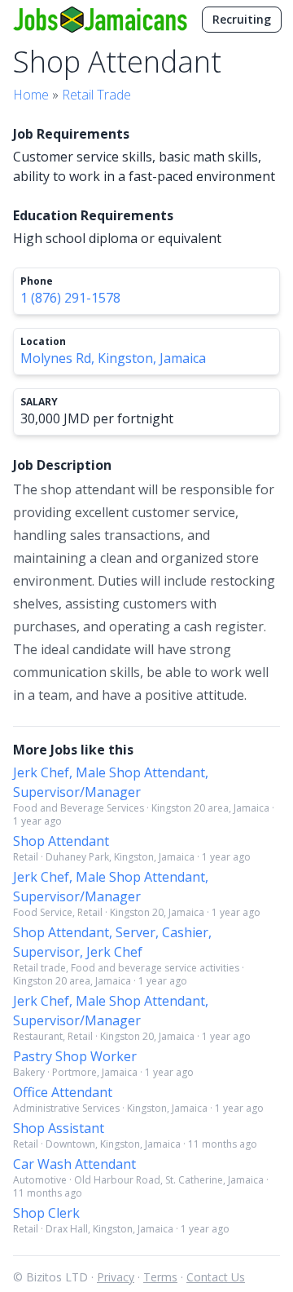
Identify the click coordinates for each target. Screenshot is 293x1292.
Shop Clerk (46, 1213)
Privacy (115, 1277)
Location (43, 341)
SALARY (39, 402)
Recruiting (241, 19)
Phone (36, 281)
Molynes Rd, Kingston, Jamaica (113, 358)
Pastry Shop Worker (75, 1056)
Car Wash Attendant (74, 1164)
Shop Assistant (58, 1128)
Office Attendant (62, 1092)
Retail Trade (96, 95)
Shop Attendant (61, 841)
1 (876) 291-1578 (70, 298)
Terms (160, 1277)
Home (31, 95)
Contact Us (215, 1277)
